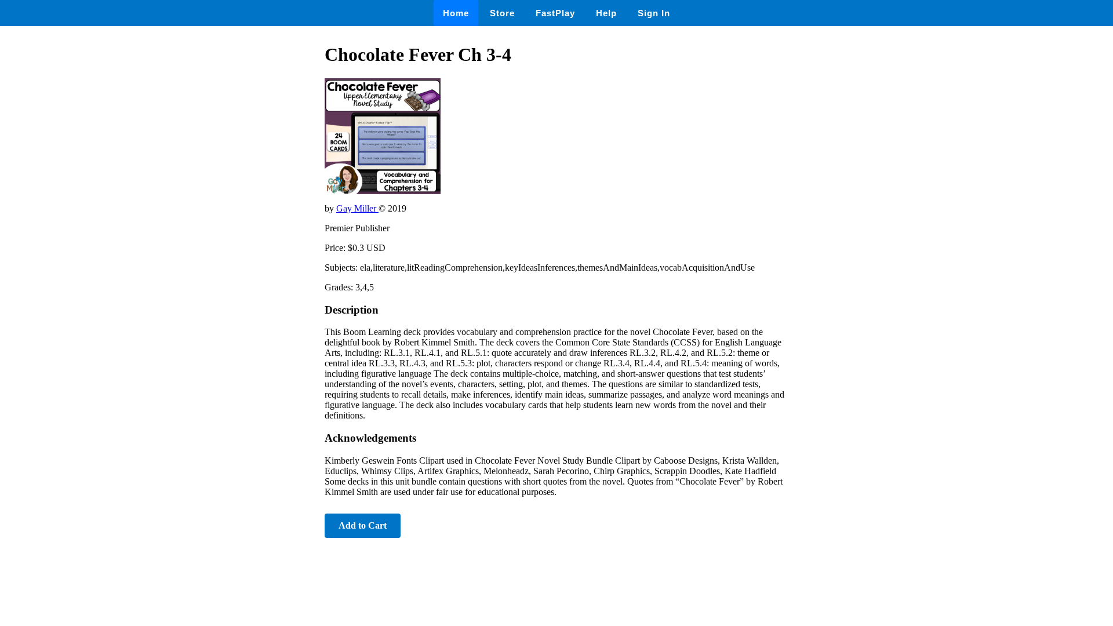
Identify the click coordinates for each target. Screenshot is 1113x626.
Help (606, 13)
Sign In (654, 13)
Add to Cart (363, 525)
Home (456, 13)
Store (502, 13)
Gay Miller (357, 208)
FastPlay (555, 13)
